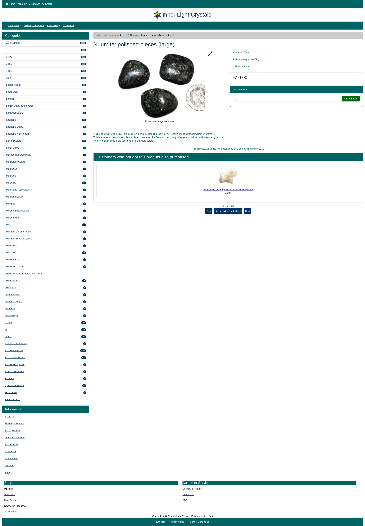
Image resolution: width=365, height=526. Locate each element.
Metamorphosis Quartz (45, 210)
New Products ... (12, 500)
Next (247, 211)
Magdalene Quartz (45, 162)
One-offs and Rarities (45, 343)
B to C (45, 57)
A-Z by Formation (45, 350)
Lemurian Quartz (45, 113)
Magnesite (45, 169)
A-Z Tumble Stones (45, 357)
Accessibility (11, 444)
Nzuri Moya (45, 315)
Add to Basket (351, 98)
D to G (45, 64)
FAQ (7, 472)
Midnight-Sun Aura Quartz (45, 238)
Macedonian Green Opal (45, 155)
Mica (45, 224)
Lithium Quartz (45, 141)
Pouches (45, 378)
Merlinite (45, 203)
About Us (10, 416)
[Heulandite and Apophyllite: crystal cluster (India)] (228, 177)
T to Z (45, 336)
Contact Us (68, 25)
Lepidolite (45, 120)
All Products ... (12, 399)
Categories (13, 25)
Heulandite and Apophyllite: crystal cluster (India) (228, 189)
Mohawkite (45, 245)
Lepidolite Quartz (45, 127)
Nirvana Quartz (45, 301)
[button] (360, 512)
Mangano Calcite (45, 197)
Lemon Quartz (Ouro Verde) (45, 106)
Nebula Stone (45, 294)
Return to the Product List (228, 211)
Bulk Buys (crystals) (45, 364)
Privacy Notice (12, 430)
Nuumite (134, 35)
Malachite (45, 183)
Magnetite (45, 176)
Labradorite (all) (45, 85)
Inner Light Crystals (180, 516)
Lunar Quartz (45, 148)
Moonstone (45, 280)
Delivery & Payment (34, 25)
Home (99, 35)
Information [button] (52, 25)
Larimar (45, 99)
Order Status (11, 458)
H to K (45, 71)
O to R (45, 322)
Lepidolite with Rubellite (45, 134)
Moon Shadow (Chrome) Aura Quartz (24, 273)
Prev (208, 211)
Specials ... (9, 494)
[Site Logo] (158, 14)
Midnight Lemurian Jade (45, 231)
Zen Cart (208, 516)
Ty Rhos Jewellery (45, 385)
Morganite (45, 287)
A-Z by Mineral (111, 35)
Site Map (9, 465)
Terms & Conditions (15, 437)
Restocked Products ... (15, 506)
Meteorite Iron (45, 217)
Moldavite (45, 252)
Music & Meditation (45, 371)
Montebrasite (45, 259)
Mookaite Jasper (45, 266)
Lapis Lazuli (45, 92)
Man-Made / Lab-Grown (45, 190)
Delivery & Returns (14, 423)
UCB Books (45, 392)
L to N (125, 35)
